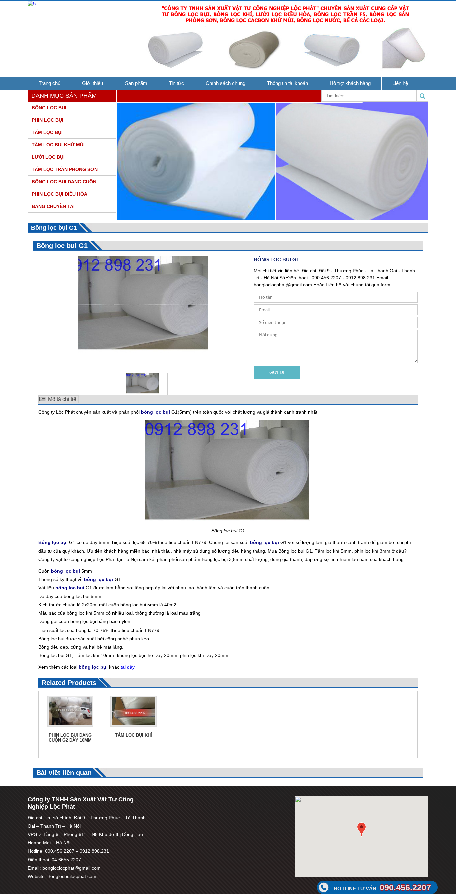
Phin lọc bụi (47, 120)
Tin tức (176, 83)
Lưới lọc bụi (48, 157)
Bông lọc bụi (49, 107)
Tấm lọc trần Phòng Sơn (65, 169)
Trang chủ (49, 83)
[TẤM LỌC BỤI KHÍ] (133, 725)
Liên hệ (400, 83)
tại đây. (128, 667)
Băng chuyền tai (53, 206)
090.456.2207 (382, 887)
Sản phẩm (136, 83)
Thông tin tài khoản (287, 83)
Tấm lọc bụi (47, 132)
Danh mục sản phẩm (64, 95)
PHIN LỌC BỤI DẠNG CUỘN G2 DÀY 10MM (70, 738)
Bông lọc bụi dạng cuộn (64, 181)
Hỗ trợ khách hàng (350, 83)
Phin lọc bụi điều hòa (59, 194)
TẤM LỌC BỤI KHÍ (133, 735)
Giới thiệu (92, 83)
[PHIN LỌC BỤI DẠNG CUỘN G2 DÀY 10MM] (70, 725)
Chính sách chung (225, 83)
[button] (361, 829)
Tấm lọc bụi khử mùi (58, 144)
